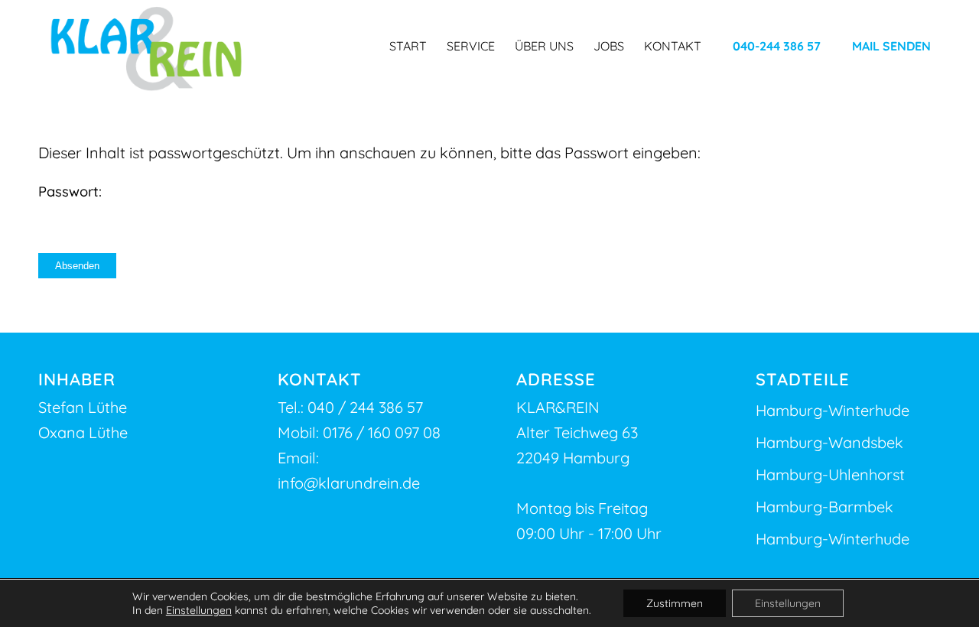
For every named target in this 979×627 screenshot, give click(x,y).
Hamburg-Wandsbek (829, 442)
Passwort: (70, 191)
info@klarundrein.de (349, 482)
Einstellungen (199, 610)
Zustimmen (674, 603)
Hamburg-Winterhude (832, 410)
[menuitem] (408, 45)
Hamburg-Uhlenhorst (830, 474)
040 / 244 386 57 (365, 407)
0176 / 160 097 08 (382, 432)
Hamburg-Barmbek (824, 506)
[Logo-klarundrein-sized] (146, 49)
